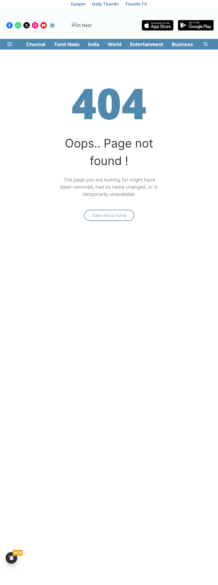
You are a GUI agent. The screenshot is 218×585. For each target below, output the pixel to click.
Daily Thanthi (105, 4)
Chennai (35, 44)
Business (182, 44)
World (114, 44)
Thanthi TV (136, 4)
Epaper (78, 4)
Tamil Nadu (66, 44)
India (93, 44)
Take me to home (109, 215)
